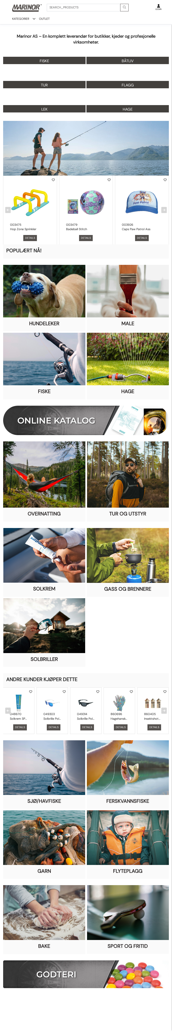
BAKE (44, 946)
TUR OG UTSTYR (127, 513)
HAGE (127, 391)
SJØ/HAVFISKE (44, 801)
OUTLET (44, 19)
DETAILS (30, 237)
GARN (44, 871)
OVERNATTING (44, 513)
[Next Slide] (164, 210)
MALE (127, 323)
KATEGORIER (20, 19)
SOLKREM (44, 588)
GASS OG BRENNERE (127, 589)
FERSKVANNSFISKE (127, 801)
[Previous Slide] (8, 210)
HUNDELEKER (44, 323)
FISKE (44, 391)
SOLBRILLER (44, 659)
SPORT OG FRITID (128, 946)
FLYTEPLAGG (127, 871)
